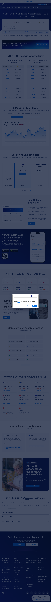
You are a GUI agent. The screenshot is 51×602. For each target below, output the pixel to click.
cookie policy (17, 302)
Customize (29, 305)
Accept (34, 305)
